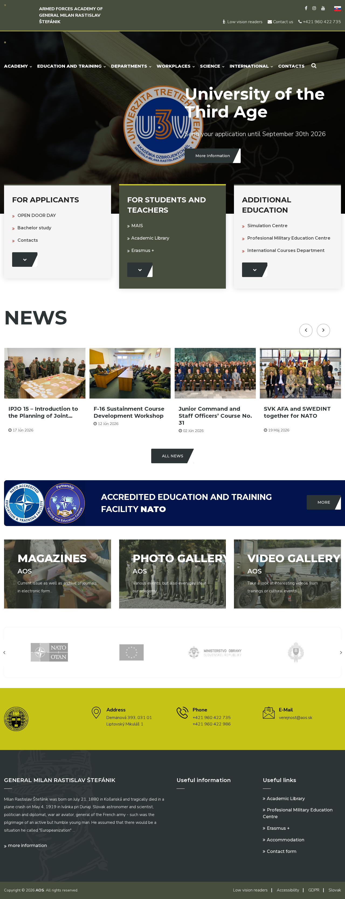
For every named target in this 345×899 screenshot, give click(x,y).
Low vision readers (244, 22)
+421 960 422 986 (212, 724)
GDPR (313, 890)
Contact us (282, 22)
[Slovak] (335, 8)
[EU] (49, 652)
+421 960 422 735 (321, 22)
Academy (16, 66)
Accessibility (288, 890)
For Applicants (45, 199)
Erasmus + (142, 250)
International (249, 66)
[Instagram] (314, 8)
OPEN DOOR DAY (37, 215)
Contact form (281, 851)
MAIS (137, 225)
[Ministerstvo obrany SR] (131, 652)
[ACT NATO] (296, 652)
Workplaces (174, 66)
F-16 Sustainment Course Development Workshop (43, 412)
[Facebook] (306, 8)
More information (27, 845)
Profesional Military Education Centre (288, 238)
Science (210, 66)
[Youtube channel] (323, 8)
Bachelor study (34, 227)
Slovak (335, 890)
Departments (129, 66)
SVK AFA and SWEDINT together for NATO (212, 412)
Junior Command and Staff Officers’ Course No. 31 (130, 416)
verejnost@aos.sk (295, 718)
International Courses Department (286, 250)
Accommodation (285, 839)
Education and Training (69, 66)
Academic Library (150, 238)
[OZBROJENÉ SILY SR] (213, 652)
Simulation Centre (267, 225)
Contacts (291, 66)
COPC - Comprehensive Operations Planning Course (297, 416)
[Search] (314, 65)
